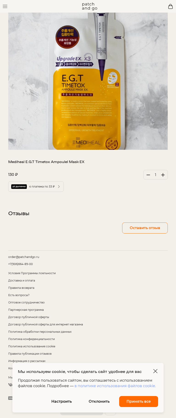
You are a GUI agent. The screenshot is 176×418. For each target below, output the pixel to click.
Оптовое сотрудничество (26, 302)
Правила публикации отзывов (30, 353)
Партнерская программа (26, 309)
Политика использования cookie (31, 346)
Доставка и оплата (21, 280)
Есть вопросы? (19, 295)
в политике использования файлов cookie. (115, 386)
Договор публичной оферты (28, 317)
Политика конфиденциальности (31, 339)
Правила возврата (21, 287)
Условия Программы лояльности (32, 273)
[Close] (155, 371)
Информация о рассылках (26, 361)
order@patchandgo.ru (23, 257)
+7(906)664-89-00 (20, 264)
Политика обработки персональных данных (40, 331)
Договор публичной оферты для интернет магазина (45, 324)
